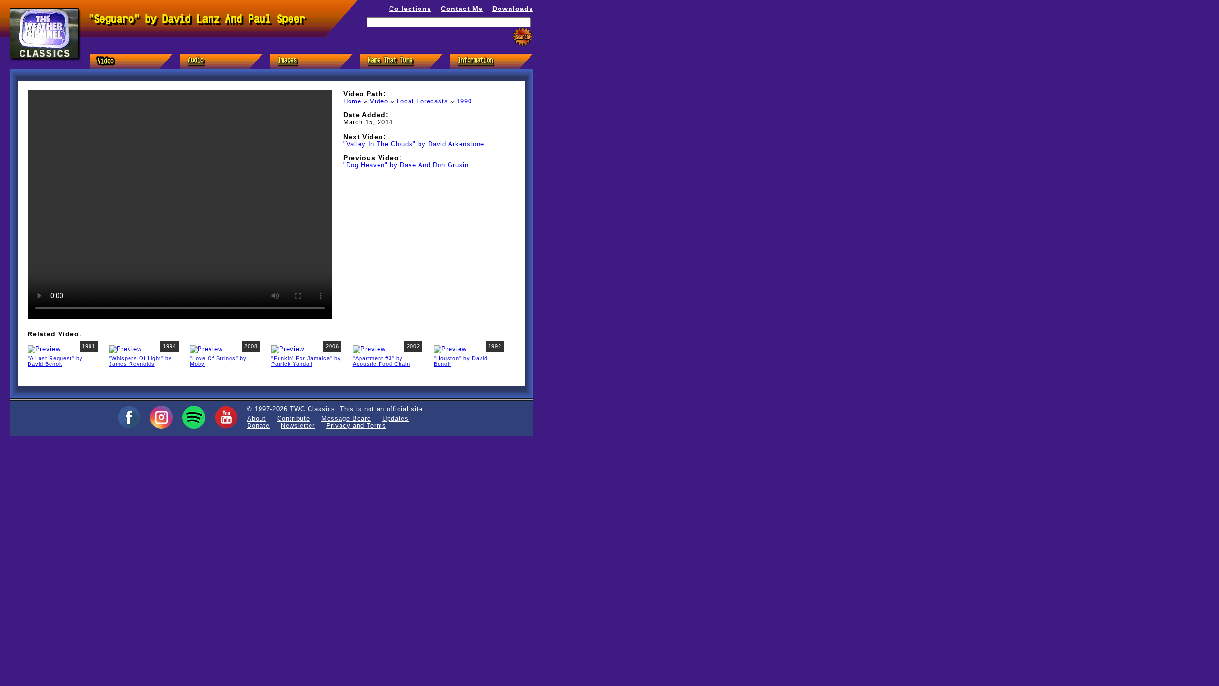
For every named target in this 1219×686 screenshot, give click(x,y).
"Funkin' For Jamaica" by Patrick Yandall (306, 361)
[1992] (450, 348)
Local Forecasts (422, 101)
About (256, 418)
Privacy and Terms (356, 425)
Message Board (346, 418)
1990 (464, 101)
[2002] (369, 348)
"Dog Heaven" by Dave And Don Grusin (406, 165)
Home (352, 101)
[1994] (125, 348)
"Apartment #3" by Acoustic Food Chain (381, 361)
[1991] (44, 348)
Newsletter (298, 425)
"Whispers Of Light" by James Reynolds (140, 361)
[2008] (206, 348)
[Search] (522, 37)
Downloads (512, 8)
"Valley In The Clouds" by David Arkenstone (413, 144)
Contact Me (462, 8)
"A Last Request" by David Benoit (55, 361)
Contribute (293, 418)
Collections (410, 8)
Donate (258, 425)
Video (379, 101)
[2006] (287, 348)
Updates (395, 418)
